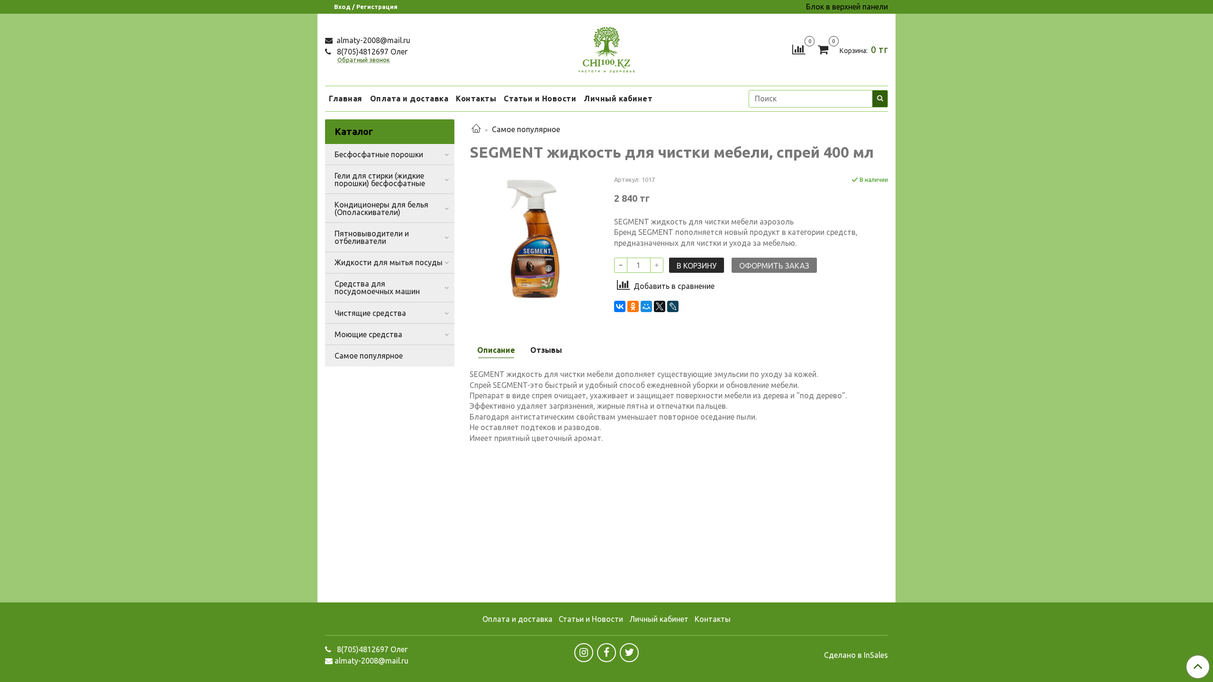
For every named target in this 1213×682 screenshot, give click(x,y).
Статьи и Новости (540, 98)
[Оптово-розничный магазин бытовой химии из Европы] (606, 47)
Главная (345, 98)
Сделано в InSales (856, 655)
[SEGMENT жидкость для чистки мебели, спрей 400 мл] (534, 238)
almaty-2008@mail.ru (372, 40)
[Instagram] (583, 652)
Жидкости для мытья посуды (389, 262)
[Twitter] (629, 652)
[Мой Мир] (646, 306)
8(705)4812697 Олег (371, 51)
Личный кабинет (618, 98)
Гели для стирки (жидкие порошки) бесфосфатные (380, 179)
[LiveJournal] (673, 306)
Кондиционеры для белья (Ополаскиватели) (381, 208)
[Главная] (476, 129)
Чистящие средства (370, 313)
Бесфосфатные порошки (379, 154)
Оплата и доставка (409, 98)
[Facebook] (606, 652)
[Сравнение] (798, 49)
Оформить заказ (774, 265)
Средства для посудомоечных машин (377, 287)
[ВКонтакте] (619, 306)
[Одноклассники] (633, 306)
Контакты (476, 98)
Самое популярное (526, 129)
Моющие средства (368, 334)
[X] (659, 306)
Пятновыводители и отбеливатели (372, 237)
